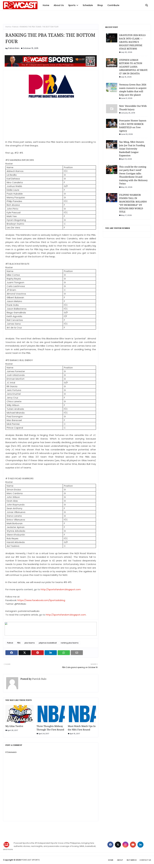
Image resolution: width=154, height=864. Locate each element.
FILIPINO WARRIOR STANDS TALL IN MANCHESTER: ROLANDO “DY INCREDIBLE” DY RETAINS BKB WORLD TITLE (133, 203)
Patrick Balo (14, 48)
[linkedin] (140, 845)
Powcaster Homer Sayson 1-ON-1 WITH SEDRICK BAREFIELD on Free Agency (132, 125)
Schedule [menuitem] (88, 5)
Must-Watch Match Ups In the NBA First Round (82, 728)
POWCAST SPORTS (30, 859)
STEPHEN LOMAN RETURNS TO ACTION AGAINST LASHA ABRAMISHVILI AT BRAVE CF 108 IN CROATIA (133, 66)
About (120, 860)
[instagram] (125, 845)
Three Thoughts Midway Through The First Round (50, 728)
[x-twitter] (118, 845)
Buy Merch (132, 860)
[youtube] (133, 845)
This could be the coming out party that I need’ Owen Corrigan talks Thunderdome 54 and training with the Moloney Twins (133, 175)
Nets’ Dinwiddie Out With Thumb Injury (133, 107)
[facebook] (110, 845)
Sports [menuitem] (71, 5)
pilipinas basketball (48, 643)
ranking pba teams (70, 643)
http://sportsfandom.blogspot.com (66, 614)
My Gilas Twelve (14, 726)
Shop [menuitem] (100, 5)
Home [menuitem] (46, 5)
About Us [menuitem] (59, 5)
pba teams (30, 643)
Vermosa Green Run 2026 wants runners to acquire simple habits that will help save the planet (132, 89)
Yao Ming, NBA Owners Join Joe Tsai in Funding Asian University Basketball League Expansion (132, 148)
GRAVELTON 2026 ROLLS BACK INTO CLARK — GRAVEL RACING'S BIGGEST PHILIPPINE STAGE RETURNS (132, 42)
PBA (18, 643)
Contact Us (145, 860)
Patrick (15, 26)
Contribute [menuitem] (113, 5)
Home (8, 26)
